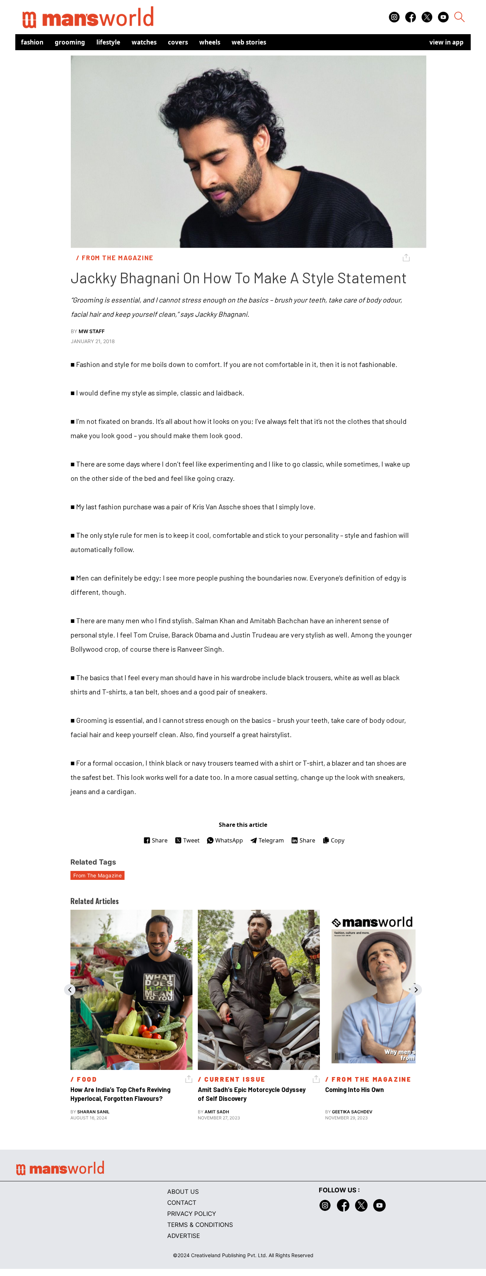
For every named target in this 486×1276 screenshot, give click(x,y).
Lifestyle (108, 42)
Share (160, 840)
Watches (144, 42)
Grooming (70, 42)
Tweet (191, 840)
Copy (337, 840)
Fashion (32, 42)
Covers (178, 42)
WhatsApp (229, 840)
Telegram (271, 840)
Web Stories (249, 42)
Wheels (209, 42)
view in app (446, 42)
